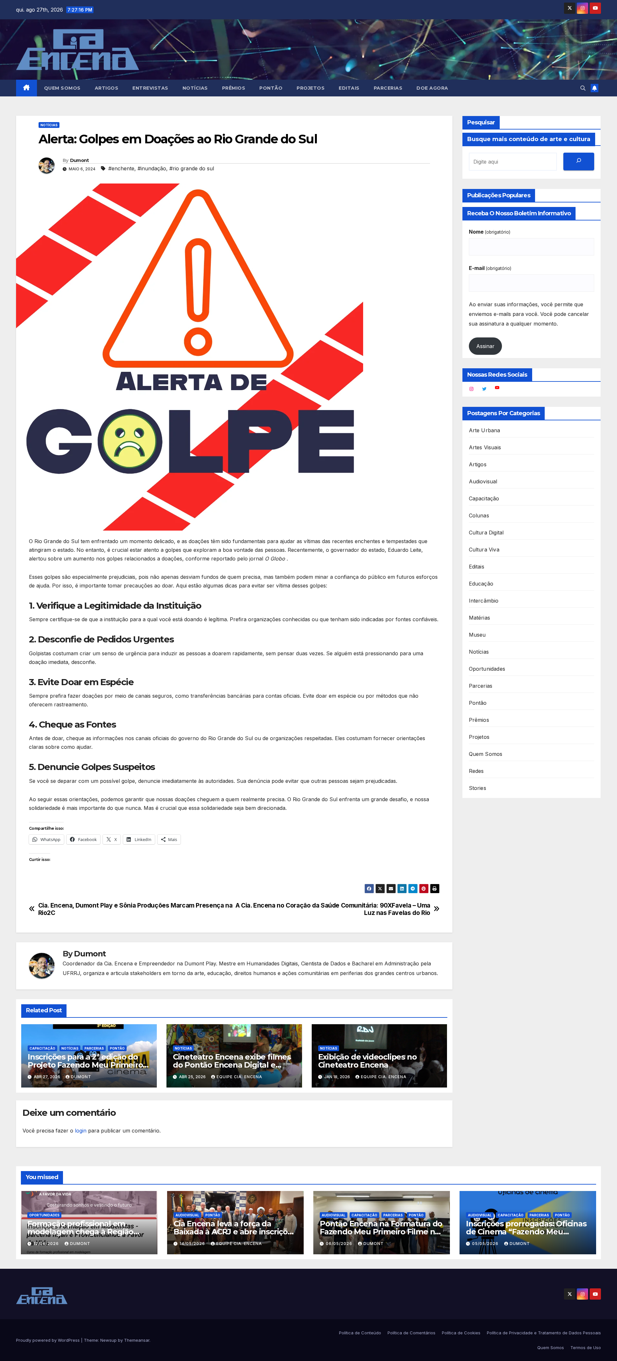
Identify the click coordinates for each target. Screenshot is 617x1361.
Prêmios (234, 88)
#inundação (152, 168)
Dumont (79, 160)
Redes (476, 771)
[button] (583, 88)
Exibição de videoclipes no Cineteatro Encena (367, 1061)
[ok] (578, 161)
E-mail (490, 268)
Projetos (311, 88)
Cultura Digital (486, 532)
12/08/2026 (46, 1243)
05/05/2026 (486, 1243)
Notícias (195, 88)
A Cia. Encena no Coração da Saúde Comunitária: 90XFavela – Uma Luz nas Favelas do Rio (333, 909)
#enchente (121, 168)
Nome (489, 231)
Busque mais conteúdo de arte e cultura (528, 139)
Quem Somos (62, 88)
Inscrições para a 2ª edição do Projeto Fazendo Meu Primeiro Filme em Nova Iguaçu (85, 1065)
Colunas (479, 515)
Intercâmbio (484, 600)
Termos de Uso (585, 1347)
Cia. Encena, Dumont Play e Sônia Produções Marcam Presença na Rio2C (135, 909)
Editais (349, 88)
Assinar (485, 346)
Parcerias (388, 88)
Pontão (270, 88)
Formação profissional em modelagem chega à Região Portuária (80, 1231)
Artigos (107, 88)
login (80, 1130)
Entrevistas (150, 88)
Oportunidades (487, 669)
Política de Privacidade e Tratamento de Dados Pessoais (544, 1332)
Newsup (108, 1340)
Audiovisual (483, 481)
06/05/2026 (339, 1243)
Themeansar (136, 1340)
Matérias (479, 617)
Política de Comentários (411, 1332)
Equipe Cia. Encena (239, 1076)
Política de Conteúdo (360, 1332)
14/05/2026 (193, 1243)
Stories (477, 788)
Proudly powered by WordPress (48, 1340)
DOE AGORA (432, 88)
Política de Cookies (461, 1332)
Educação (481, 583)
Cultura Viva (484, 549)
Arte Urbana (484, 430)
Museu (477, 634)
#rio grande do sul (191, 168)
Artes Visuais (485, 447)
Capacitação (42, 1048)
